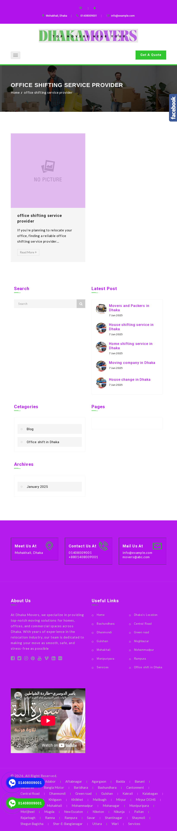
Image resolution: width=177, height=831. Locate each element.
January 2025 (37, 487)
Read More (27, 252)
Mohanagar (111, 805)
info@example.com (123, 15)
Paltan (139, 812)
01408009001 (30, 783)
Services (103, 667)
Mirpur (121, 799)
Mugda (49, 812)
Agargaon (99, 781)
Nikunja (119, 812)
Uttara (97, 824)
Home (15, 92)
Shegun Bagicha (32, 824)
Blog (30, 429)
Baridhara (81, 787)
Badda (120, 781)
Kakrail (128, 793)
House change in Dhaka (130, 380)
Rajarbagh (28, 818)
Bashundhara (106, 623)
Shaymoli (138, 818)
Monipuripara (105, 658)
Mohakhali (104, 649)
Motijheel (28, 812)
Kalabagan (150, 793)
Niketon (98, 812)
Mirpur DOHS (146, 799)
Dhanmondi (104, 632)
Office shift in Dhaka (43, 442)
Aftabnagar (73, 781)
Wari (115, 824)
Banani (140, 781)
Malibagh (99, 799)
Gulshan (102, 641)
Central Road (143, 623)
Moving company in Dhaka (132, 363)
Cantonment (135, 787)
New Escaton (73, 812)
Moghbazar (141, 641)
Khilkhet (77, 799)
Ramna (50, 818)
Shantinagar (113, 818)
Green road (141, 632)
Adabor (50, 781)
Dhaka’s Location (146, 614)
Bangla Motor (54, 787)
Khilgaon (55, 799)
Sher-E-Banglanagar (68, 824)
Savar (91, 818)
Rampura (140, 658)
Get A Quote (150, 55)
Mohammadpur (144, 649)
